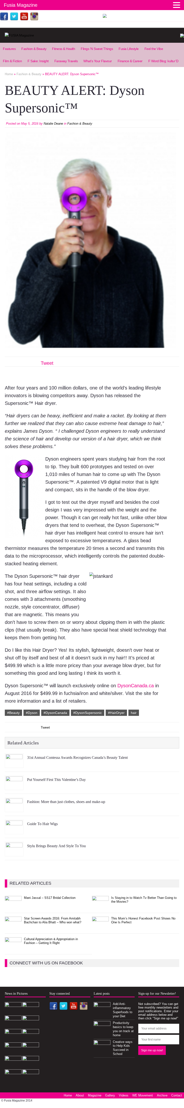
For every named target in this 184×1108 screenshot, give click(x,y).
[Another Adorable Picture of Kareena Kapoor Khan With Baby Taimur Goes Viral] (30, 1052)
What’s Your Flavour (97, 61)
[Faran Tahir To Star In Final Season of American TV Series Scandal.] (13, 1026)
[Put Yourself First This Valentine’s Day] (14, 786)
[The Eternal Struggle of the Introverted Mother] (30, 1079)
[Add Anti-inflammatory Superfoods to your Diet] (102, 1012)
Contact (176, 1095)
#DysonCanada (55, 713)
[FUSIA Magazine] (92, 35)
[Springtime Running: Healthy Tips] (30, 1066)
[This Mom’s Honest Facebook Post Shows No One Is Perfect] (100, 926)
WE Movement (142, 1095)
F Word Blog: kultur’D (163, 61)
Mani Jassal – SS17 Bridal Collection (49, 898)
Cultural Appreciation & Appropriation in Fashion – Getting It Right (51, 941)
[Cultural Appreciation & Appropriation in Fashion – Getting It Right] (13, 947)
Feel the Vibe (153, 49)
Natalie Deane (53, 123)
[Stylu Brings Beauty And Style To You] (14, 853)
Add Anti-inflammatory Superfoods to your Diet (122, 1010)
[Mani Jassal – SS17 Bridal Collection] (13, 906)
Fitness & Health (63, 49)
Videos (123, 1095)
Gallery (110, 1095)
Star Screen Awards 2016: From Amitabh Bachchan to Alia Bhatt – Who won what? (52, 920)
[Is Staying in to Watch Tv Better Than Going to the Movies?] (100, 906)
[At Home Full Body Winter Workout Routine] (13, 1066)
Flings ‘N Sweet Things (97, 49)
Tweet (47, 363)
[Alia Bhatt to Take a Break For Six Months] (13, 1079)
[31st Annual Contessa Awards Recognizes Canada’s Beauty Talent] (14, 764)
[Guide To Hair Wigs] (14, 831)
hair (134, 713)
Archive (162, 1095)
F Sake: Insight (38, 61)
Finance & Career (130, 61)
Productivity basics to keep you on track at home (123, 1029)
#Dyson (31, 713)
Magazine (94, 1095)
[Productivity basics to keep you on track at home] (102, 1031)
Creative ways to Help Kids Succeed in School (122, 1048)
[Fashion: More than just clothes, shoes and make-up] (14, 808)
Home (68, 1095)
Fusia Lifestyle (129, 49)
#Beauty (13, 713)
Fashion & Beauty (33, 49)
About (80, 1095)
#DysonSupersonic (87, 713)
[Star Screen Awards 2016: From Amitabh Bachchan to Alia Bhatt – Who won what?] (13, 926)
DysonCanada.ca (136, 685)
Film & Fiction (12, 61)
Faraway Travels (66, 61)
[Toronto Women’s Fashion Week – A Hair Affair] (13, 1052)
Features (9, 49)
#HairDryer (116, 713)
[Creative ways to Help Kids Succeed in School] (102, 1050)
